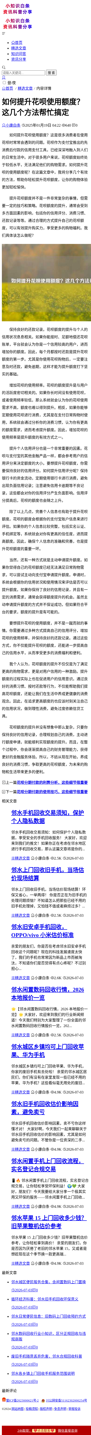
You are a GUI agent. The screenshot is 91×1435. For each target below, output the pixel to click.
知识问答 (18, 54)
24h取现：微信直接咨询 (47, 1430)
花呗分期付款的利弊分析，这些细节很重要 (52, 783)
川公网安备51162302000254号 (66, 1400)
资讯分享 (18, 59)
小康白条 (13, 125)
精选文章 (18, 48)
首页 (18, 42)
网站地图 (17, 1409)
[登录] (4, 77)
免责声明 (60, 1409)
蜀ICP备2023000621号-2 (22, 1400)
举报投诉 (74, 1409)
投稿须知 (32, 1409)
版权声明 (46, 1409)
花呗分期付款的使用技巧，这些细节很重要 (52, 792)
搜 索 (51, 73)
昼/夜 (11, 83)
